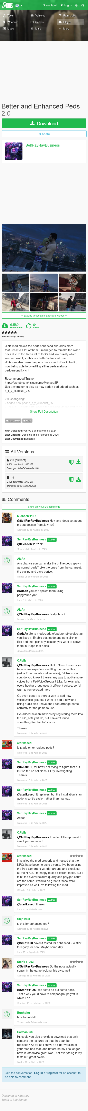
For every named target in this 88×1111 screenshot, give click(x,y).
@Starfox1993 (27, 990)
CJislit (21, 660)
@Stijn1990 (25, 943)
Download (46, 123)
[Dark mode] (76, 5)
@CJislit (23, 767)
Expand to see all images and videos (44, 315)
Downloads (16, 327)
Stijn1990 (23, 919)
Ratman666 (25, 1032)
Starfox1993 (25, 962)
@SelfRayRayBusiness (33, 520)
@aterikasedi (26, 794)
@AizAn (22, 591)
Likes (36, 327)
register (52, 1073)
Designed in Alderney (15, 1095)
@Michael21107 (28, 544)
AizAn (21, 559)
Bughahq (23, 1012)
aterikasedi (24, 743)
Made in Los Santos (14, 1100)
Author (51, 539)
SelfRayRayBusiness (43, 145)
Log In (38, 1073)
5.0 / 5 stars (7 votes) (13, 336)
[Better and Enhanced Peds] (44, 248)
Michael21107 (26, 516)
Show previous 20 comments (44, 506)
